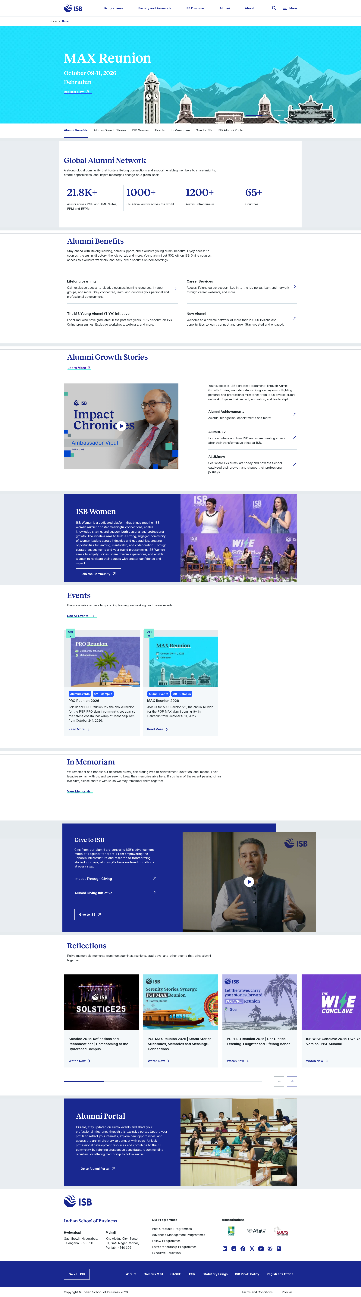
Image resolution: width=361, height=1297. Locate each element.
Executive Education (166, 1253)
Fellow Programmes (166, 1241)
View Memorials (79, 791)
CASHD (175, 1274)
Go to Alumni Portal (95, 1168)
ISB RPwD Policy (247, 1274)
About (249, 8)
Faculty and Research (154, 8)
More (293, 8)
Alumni (225, 8)
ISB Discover (195, 8)
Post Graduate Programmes (172, 1229)
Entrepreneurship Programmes (174, 1247)
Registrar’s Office (280, 1274)
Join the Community (95, 574)
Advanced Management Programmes (178, 1235)
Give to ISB (87, 914)
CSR (192, 1274)
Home (53, 21)
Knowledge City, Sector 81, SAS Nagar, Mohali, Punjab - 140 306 (122, 1243)
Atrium (131, 1274)
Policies (287, 1292)
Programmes (113, 8)
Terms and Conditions (257, 1292)
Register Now (74, 96)
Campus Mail (153, 1274)
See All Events (78, 616)
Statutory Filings (215, 1274)
